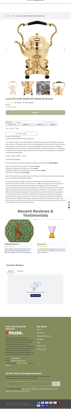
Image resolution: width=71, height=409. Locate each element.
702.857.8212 (15, 358)
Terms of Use (41, 346)
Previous (7, 87)
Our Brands (41, 333)
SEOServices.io (28, 405)
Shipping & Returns (43, 336)
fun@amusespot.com (18, 361)
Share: (8, 128)
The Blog (40, 339)
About (39, 329)
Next (64, 87)
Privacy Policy (41, 349)
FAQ (38, 342)
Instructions (53, 163)
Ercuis (8, 104)
